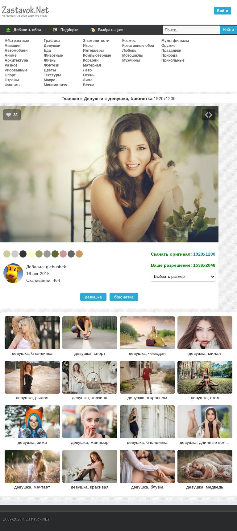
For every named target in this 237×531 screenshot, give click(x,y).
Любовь (129, 50)
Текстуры (52, 75)
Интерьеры (93, 50)
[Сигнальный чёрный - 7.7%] (23, 253)
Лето (87, 70)
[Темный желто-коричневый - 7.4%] (39, 253)
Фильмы (12, 85)
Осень (88, 75)
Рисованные (16, 70)
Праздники (171, 50)
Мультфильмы (175, 41)
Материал (92, 65)
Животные (53, 55)
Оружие (168, 45)
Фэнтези (51, 65)
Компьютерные (97, 55)
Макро (49, 80)
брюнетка (124, 296)
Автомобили (16, 50)
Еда (47, 50)
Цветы (50, 70)
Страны (12, 80)
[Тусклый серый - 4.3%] (71, 253)
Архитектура (16, 60)
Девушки (52, 45)
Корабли (90, 60)
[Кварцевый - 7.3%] (47, 253)
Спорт (10, 75)
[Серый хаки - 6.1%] (55, 253)
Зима (88, 80)
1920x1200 (204, 254)
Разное (11, 65)
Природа (169, 55)
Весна (88, 85)
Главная (70, 98)
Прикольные (173, 60)
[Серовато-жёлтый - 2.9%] (79, 253)
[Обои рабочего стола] (25, 18)
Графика (52, 41)
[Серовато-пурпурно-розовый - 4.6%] (63, 253)
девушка (93, 296)
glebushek (56, 266)
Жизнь (50, 60)
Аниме (11, 55)
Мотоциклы (132, 55)
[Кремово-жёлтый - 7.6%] (31, 253)
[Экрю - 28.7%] (6, 253)
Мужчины (131, 60)
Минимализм (56, 85)
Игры (88, 45)
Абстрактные (17, 41)
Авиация (12, 45)
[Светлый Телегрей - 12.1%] (15, 253)
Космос (129, 41)
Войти (222, 11)
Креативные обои (138, 45)
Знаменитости (96, 41)
